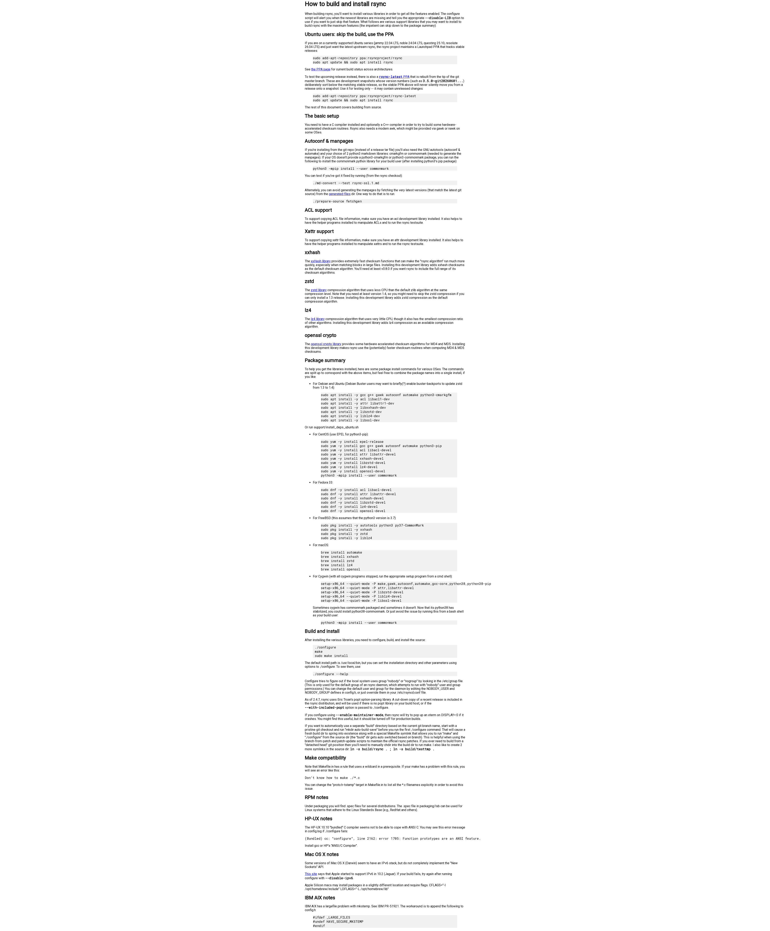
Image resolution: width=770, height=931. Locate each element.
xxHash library (321, 261)
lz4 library (318, 319)
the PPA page (320, 69)
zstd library (319, 290)
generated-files (340, 194)
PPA (394, 77)
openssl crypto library (326, 344)
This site (311, 874)
